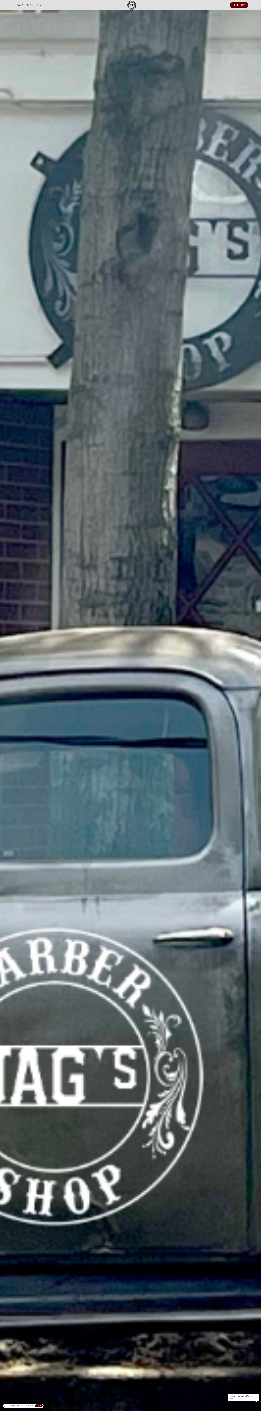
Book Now (239, 5)
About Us (20, 5)
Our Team (30, 5)
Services (39, 5)
